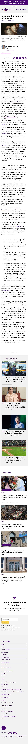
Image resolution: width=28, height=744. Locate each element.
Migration (4, 652)
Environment (5, 649)
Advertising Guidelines (5, 736)
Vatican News (6, 489)
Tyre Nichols (5, 133)
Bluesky (9, 733)
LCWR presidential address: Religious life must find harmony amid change (15, 433)
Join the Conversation (6, 53)
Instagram (16, 733)
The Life (3, 673)
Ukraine (3, 145)
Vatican (3, 492)
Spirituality (11, 20)
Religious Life (5, 657)
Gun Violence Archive (10, 117)
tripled (3, 124)
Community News (6, 714)
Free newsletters (23, 9)
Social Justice (5, 659)
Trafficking (5, 665)
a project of (14, 2)
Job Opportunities (6, 694)
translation (19, 226)
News (2, 521)
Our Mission (4, 684)
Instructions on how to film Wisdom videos (12, 692)
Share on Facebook (17, 58)
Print (26, 58)
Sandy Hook (14, 101)
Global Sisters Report (3, 728)
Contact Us (4, 709)
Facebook (14, 733)
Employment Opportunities (8, 716)
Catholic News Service (12, 502)
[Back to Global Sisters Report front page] (7, 9)
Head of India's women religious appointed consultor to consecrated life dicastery (15, 406)
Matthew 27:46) (6, 290)
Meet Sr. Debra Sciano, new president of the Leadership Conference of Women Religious (15, 459)
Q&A (2, 647)
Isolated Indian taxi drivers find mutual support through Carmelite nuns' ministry (15, 379)
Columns (3, 20)
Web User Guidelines (15, 736)
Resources (4, 676)
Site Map (21, 736)
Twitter (11, 733)
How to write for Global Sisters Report (11, 689)
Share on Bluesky (14, 58)
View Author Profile (10, 50)
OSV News (3, 583)
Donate (17, 9)
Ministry (4, 654)
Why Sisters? (4, 687)
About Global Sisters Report (8, 682)
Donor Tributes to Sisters (7, 702)
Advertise (3, 718)
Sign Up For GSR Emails (7, 711)
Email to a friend (23, 58)
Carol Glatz (4, 502)
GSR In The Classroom (7, 671)
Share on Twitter (20, 58)
